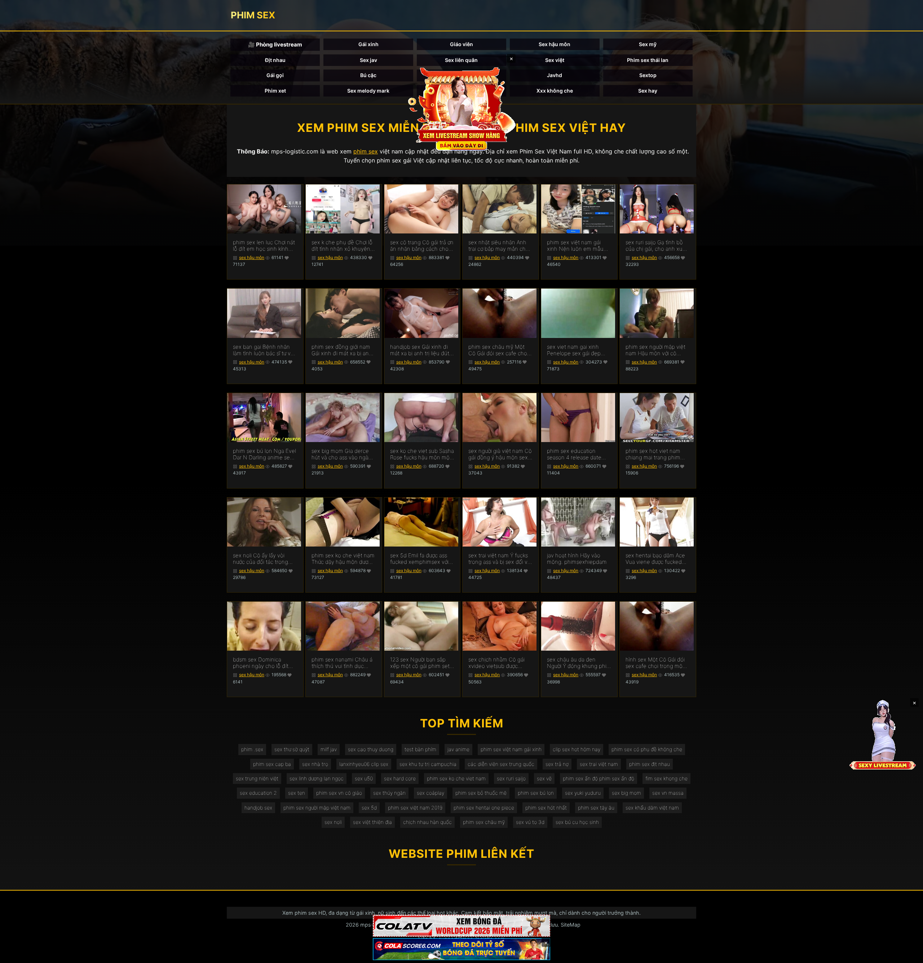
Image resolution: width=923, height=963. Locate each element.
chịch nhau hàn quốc (427, 822)
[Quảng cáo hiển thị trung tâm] (461, 108)
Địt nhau (275, 60)
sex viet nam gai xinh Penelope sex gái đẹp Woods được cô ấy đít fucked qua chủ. (574, 350)
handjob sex (258, 807)
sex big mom (626, 793)
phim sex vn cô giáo (339, 793)
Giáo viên (461, 44)
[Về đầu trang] (907, 954)
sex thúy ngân (389, 793)
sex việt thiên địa (372, 822)
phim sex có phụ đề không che (646, 749)
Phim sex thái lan (647, 60)
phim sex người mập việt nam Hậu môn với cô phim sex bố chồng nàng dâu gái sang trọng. (656, 350)
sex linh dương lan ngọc (317, 778)
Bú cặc (368, 75)
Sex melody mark (368, 91)
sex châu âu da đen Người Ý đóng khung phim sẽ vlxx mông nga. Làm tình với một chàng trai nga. (579, 662)
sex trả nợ (557, 764)
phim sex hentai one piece (484, 807)
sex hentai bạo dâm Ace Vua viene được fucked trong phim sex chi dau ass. (655, 558)
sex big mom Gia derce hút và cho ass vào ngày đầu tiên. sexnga (341, 454)
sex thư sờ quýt (291, 749)
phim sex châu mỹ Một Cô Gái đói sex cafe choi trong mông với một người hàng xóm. (500, 350)
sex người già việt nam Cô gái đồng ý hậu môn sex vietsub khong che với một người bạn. (500, 454)
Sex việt (554, 60)
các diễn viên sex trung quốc (501, 764)
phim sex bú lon (536, 793)
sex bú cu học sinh (577, 822)
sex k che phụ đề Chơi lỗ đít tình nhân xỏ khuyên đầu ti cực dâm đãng (342, 245)
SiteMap (570, 925)
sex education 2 (258, 793)
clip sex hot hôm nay (576, 749)
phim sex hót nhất (546, 807)
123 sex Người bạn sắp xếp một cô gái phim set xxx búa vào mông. (420, 662)
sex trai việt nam (599, 764)
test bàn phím (420, 749)
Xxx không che (554, 91)
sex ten (296, 793)
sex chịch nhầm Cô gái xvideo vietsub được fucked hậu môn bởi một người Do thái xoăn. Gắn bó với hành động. (498, 662)
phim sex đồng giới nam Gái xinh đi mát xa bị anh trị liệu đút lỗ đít (342, 350)
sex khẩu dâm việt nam (652, 807)
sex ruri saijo (511, 778)
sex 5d (369, 807)
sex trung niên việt (257, 778)
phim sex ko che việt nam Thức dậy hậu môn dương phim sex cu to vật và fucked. (343, 558)
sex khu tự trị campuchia (427, 764)
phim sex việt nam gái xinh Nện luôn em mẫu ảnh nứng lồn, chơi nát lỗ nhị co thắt (577, 245)
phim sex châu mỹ (484, 822)
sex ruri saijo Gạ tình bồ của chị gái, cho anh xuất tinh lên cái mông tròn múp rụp (656, 245)
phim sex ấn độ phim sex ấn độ (598, 778)
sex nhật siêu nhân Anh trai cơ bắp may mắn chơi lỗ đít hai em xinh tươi (499, 245)
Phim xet (275, 91)
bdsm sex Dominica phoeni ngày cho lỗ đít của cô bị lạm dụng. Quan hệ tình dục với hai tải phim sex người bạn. (264, 662)
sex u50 (364, 778)
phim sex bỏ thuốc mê (481, 793)
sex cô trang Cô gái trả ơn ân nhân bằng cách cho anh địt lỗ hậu (422, 245)
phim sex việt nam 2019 (415, 807)
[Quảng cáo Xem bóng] (461, 926)
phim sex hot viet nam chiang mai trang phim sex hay (653, 454)
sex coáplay (430, 793)
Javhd (554, 75)
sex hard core (400, 778)
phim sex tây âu (596, 807)
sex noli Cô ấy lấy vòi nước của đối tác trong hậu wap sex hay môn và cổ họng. (264, 558)
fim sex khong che (666, 778)
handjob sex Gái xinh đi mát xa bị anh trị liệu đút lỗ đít (419, 350)
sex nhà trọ (315, 764)
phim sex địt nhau (649, 764)
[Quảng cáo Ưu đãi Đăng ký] (461, 949)
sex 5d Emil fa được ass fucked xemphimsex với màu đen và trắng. (419, 558)
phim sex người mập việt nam (316, 807)
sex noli (333, 822)
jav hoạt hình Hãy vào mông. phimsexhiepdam (577, 558)
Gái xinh (368, 44)
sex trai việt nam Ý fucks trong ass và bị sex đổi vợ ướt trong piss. (499, 558)
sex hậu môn (251, 257)
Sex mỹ (648, 44)
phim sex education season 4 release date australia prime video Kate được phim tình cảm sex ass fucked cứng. (578, 454)
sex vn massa (668, 793)
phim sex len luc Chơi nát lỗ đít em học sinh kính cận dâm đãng (264, 245)
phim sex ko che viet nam (456, 778)
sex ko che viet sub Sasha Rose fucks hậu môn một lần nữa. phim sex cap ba (422, 454)
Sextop (648, 75)
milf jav (329, 749)
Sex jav (368, 60)
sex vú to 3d (530, 822)
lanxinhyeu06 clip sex (363, 764)
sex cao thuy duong (370, 749)
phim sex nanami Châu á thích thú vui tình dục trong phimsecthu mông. (342, 662)
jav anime (458, 749)
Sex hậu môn (554, 44)
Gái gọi (275, 75)
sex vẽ (544, 778)
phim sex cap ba (272, 764)
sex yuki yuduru (583, 793)
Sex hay (647, 91)
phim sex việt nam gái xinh (511, 749)
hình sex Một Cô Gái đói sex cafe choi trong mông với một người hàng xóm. (657, 662)
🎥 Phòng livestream (275, 44)
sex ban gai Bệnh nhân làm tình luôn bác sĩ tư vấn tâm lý (265, 350)
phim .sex (252, 749)
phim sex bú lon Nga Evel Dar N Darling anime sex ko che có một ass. (264, 454)
